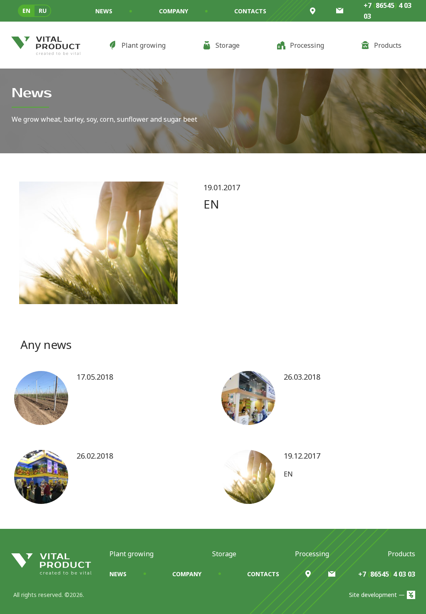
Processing (312, 553)
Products (401, 553)
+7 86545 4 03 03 (387, 11)
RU (43, 11)
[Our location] (308, 573)
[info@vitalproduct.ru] (331, 574)
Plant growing (131, 553)
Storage (224, 553)
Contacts (250, 11)
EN (26, 11)
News (103, 11)
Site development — (377, 595)
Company (173, 11)
